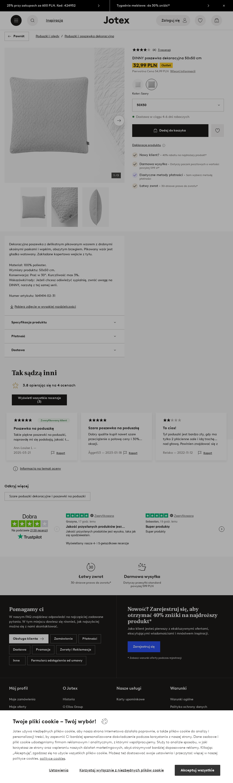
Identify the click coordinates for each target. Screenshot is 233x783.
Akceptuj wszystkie (197, 770)
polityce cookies (52, 758)
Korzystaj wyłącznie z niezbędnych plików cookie (121, 770)
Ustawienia (58, 770)
